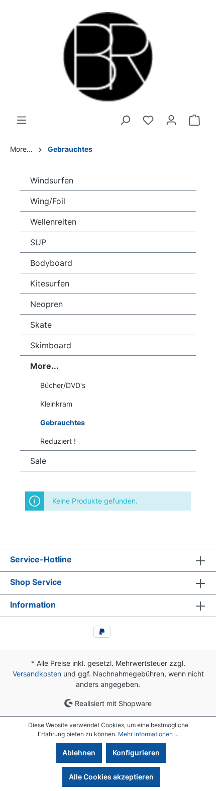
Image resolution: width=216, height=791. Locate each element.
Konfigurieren (136, 752)
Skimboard (50, 345)
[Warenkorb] (194, 120)
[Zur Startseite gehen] (108, 57)
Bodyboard (51, 263)
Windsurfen (51, 180)
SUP (38, 242)
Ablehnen (78, 752)
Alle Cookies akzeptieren (111, 776)
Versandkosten (37, 673)
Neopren (46, 304)
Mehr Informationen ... (148, 734)
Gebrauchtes (62, 422)
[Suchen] (125, 120)
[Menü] (21, 120)
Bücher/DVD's (62, 385)
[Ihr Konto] (171, 120)
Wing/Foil (47, 201)
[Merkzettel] (148, 120)
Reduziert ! (58, 441)
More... (44, 366)
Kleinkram (56, 404)
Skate (41, 325)
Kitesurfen (49, 283)
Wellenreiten (53, 222)
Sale (38, 461)
